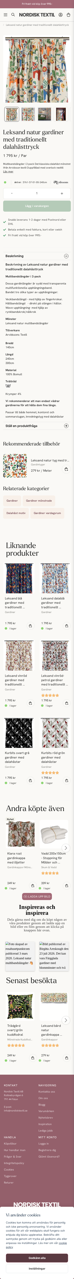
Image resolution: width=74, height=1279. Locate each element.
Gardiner (12, 500)
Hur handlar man (14, 1150)
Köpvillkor (10, 1143)
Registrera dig (47, 1150)
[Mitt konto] (61, 15)
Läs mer (8, 171)
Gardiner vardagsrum (47, 513)
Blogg (41, 1104)
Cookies (9, 1169)
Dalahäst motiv (16, 513)
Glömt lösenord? (49, 1156)
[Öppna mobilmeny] (5, 15)
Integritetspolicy (14, 1163)
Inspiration (45, 1124)
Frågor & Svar (13, 1156)
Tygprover (10, 1176)
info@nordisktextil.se (15, 1111)
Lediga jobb (45, 1130)
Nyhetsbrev (45, 1117)
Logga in (43, 1143)
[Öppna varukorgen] (68, 15)
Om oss (43, 1098)
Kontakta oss (46, 1091)
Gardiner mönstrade (39, 500)
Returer (9, 1182)
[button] (20, 956)
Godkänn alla (37, 1258)
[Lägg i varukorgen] (66, 469)
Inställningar (37, 1268)
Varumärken (46, 1111)
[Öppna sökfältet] (13, 15)
